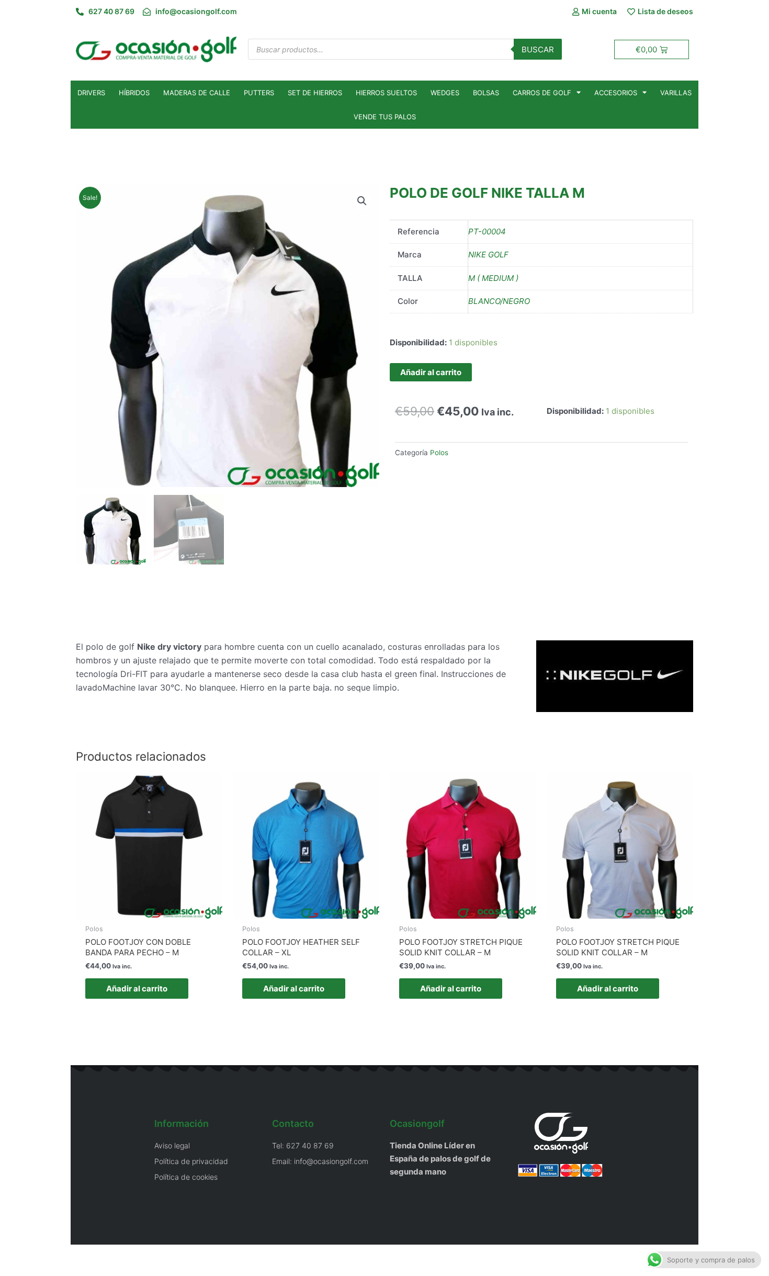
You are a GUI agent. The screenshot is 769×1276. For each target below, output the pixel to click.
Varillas (676, 92)
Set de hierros (315, 92)
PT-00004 (487, 231)
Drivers (91, 92)
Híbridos (134, 92)
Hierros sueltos (386, 92)
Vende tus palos (385, 116)
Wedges (445, 92)
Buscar (538, 49)
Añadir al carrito (430, 372)
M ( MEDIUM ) (493, 278)
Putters (259, 92)
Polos (439, 452)
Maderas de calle (196, 92)
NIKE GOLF (488, 254)
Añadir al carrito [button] (136, 988)
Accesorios (615, 92)
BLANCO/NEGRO (499, 301)
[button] (362, 200)
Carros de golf (542, 92)
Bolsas (486, 92)
